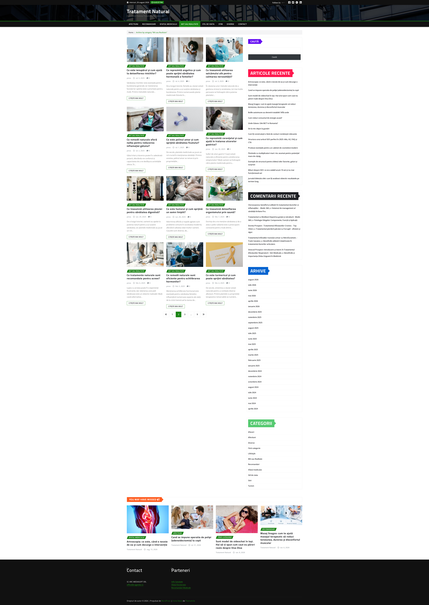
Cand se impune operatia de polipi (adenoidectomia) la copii (273, 90)
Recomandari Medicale (181, 588)
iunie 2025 (252, 339)
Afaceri (251, 432)
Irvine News (177, 601)
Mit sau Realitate (189, 24)
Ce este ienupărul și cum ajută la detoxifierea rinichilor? (144, 72)
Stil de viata (208, 24)
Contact (242, 24)
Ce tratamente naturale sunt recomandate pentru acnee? (143, 277)
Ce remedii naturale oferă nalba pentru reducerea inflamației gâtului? (142, 142)
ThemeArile (190, 601)
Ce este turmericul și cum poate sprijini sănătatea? (221, 277)
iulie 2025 (252, 333)
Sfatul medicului (168, 24)
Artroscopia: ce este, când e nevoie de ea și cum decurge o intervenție (147, 543)
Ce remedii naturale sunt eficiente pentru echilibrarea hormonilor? (183, 278)
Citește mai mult (136, 98)
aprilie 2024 (253, 408)
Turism (251, 486)
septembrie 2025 (255, 322)
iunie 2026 (252, 290)
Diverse (230, 24)
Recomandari (149, 24)
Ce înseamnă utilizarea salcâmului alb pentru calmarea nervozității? (219, 73)
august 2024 (253, 387)
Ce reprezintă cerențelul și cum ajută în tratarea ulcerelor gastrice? (224, 141)
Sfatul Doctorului (178, 585)
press (129, 78)
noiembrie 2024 (254, 376)
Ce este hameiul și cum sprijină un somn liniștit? (184, 211)
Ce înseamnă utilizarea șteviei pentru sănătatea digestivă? (144, 211)
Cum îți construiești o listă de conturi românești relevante (272, 134)
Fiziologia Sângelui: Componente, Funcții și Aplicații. (276, 220)
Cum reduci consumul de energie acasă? (265, 118)
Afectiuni (133, 24)
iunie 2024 (252, 398)
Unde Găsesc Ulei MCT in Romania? (263, 123)
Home (131, 32)
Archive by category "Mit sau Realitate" (151, 32)
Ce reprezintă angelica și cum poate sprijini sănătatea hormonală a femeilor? (183, 73)
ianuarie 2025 (254, 365)
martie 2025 (253, 355)
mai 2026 (252, 295)
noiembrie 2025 (254, 317)
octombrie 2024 (254, 382)
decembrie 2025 (255, 312)
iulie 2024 (252, 392)
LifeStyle (251, 453)
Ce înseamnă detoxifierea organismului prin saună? (221, 211)
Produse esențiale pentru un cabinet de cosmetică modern (273, 148)
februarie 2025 (254, 360)
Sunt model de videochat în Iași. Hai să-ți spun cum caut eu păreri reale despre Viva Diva (235, 544)
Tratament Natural (148, 11)
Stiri (221, 24)
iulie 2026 (252, 285)
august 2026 (253, 279)
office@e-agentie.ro (135, 585)
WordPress (166, 601)
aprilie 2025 (253, 349)
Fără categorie (254, 448)
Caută (254, 41)
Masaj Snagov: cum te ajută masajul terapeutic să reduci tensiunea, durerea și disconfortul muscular (280, 538)
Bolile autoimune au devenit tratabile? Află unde (268, 112)
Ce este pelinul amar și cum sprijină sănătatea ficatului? (182, 141)
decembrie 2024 (255, 371)
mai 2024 (252, 403)
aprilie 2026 (253, 301)
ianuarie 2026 (254, 306)
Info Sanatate (177, 582)
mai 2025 (252, 344)
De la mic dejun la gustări (258, 128)
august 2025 (253, 328)
